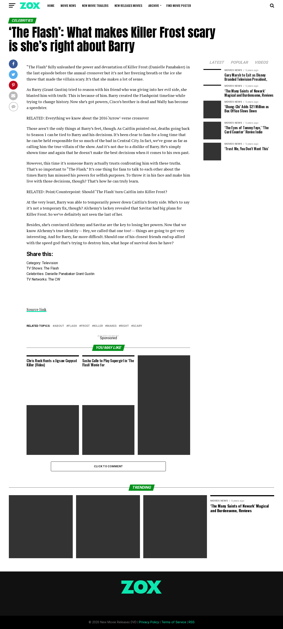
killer (98, 326)
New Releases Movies (128, 5)
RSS (192, 622)
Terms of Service (173, 622)
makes (112, 326)
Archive (153, 5)
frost (85, 326)
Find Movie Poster (178, 5)
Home (50, 5)
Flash (72, 326)
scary (137, 326)
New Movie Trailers (95, 5)
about (59, 326)
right (124, 326)
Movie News (68, 5)
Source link (36, 309)
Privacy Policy (149, 622)
